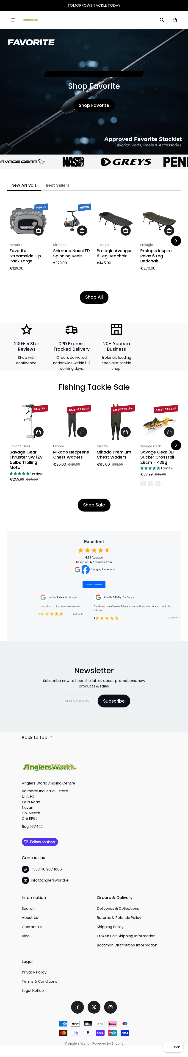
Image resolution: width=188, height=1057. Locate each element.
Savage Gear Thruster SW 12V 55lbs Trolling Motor (26, 459)
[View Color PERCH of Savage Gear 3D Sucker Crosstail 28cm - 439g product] (143, 483)
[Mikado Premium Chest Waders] (116, 422)
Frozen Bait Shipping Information (126, 936)
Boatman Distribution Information (127, 945)
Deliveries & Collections (118, 908)
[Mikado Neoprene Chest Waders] (72, 422)
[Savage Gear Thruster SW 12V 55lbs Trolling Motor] (29, 422)
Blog (26, 936)
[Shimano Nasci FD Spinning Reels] (72, 221)
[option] (59, 162)
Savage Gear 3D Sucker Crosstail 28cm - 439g (157, 457)
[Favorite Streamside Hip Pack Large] (29, 221)
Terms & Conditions (39, 981)
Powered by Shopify (108, 1043)
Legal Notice (33, 990)
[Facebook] (77, 1007)
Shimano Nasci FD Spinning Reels (71, 253)
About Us (30, 917)
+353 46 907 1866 (46, 869)
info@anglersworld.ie (50, 880)
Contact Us (32, 926)
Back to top (34, 737)
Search (28, 908)
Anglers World (78, 1043)
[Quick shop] (38, 230)
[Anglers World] (30, 20)
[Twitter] (94, 1007)
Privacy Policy (34, 972)
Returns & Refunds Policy (119, 917)
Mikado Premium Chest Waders (114, 454)
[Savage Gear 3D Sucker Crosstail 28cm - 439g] (159, 422)
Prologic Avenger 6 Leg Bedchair (114, 253)
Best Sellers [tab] (57, 185)
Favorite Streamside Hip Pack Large (25, 256)
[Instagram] (110, 1007)
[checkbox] (80, 550)
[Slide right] (176, 241)
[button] (161, 20)
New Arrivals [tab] (24, 185)
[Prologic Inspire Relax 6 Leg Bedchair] (159, 221)
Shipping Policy (110, 926)
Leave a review (94, 584)
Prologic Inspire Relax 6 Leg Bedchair (156, 256)
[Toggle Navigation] (13, 20)
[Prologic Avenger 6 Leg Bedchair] (116, 221)
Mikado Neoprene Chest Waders (71, 454)
